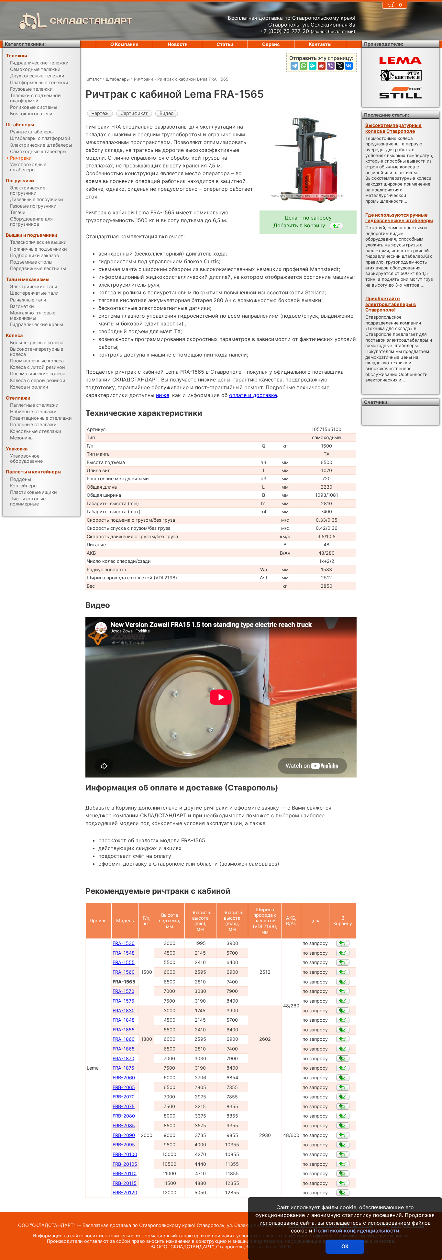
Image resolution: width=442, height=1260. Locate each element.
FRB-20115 (125, 1183)
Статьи (224, 44)
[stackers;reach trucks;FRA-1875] (342, 1068)
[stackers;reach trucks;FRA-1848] (342, 1020)
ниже (162, 395)
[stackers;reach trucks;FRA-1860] (342, 1039)
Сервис (271, 44)
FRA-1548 (124, 953)
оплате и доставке (253, 395)
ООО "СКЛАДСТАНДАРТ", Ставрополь (200, 1246)
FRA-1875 (123, 1068)
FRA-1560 (124, 972)
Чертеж (100, 113)
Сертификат (134, 113)
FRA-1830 (124, 1010)
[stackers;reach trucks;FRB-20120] (342, 1192)
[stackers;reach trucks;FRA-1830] (342, 1010)
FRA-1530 (124, 943)
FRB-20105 (125, 1164)
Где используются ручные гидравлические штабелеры (399, 217)
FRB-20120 (125, 1192)
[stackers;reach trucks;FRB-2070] (342, 1097)
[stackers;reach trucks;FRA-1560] (342, 972)
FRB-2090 (124, 1135)
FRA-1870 (123, 1058)
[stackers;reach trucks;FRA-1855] (342, 1030)
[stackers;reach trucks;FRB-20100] (342, 1154)
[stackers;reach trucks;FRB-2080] (342, 1116)
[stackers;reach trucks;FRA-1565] (336, 226)
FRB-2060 (124, 1077)
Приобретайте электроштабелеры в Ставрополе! (390, 304)
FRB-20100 (125, 1154)
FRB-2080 (124, 1115)
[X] (340, 66)
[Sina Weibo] (322, 66)
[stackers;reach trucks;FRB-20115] (342, 1183)
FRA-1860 (124, 1039)
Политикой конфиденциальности (356, 1230)
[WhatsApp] (303, 66)
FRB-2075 (124, 1106)
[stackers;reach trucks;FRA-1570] (342, 991)
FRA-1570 (123, 991)
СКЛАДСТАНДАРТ (91, 21)
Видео (167, 113)
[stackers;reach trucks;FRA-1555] (342, 962)
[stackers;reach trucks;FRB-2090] (342, 1135)
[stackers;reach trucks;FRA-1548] (342, 953)
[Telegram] (294, 66)
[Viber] (331, 66)
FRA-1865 (124, 1048)
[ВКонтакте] (349, 66)
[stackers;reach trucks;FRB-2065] (342, 1087)
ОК (344, 1246)
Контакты (320, 44)
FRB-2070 (124, 1096)
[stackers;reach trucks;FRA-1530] (342, 943)
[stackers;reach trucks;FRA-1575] (342, 1001)
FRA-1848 (124, 1020)
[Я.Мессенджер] (312, 66)
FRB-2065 (124, 1087)
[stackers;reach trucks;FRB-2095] (342, 1144)
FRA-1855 (124, 1029)
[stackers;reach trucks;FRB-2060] (342, 1077)
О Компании (124, 44)
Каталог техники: (25, 44)
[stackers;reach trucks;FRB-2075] (342, 1106)
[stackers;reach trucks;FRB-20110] (342, 1173)
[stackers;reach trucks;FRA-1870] (342, 1058)
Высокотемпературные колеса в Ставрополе (393, 127)
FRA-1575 (123, 1001)
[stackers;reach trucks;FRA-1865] (342, 1049)
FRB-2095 (124, 1144)
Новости (178, 44)
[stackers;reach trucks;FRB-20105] (342, 1164)
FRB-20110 (125, 1173)
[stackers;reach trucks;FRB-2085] (342, 1125)
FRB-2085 (124, 1125)
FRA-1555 (124, 962)
